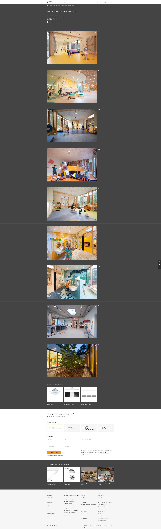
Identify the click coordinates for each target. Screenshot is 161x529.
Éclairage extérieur (50, 497)
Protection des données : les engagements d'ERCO (103, 525)
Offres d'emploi (83, 502)
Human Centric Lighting (102, 504)
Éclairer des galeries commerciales (103, 500)
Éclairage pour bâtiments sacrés (69, 505)
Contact (96, 2)
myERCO (100, 2)
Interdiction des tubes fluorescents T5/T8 (105, 502)
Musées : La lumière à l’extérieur (103, 518)
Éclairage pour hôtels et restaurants (70, 512)
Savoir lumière (66, 514)
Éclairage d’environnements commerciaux (71, 510)
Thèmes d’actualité (101, 495)
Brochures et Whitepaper (51, 515)
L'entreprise (83, 495)
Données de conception (51, 513)
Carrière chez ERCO (84, 500)
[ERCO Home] (49, 2)
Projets (58, 2)
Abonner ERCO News (84, 518)
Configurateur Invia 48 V (51, 502)
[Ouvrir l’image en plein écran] (72, 47)
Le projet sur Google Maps (53, 22)
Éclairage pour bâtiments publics (69, 501)
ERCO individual (100, 513)
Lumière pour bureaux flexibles (103, 509)
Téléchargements (105, 2)
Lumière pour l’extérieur (68, 503)
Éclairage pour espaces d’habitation (70, 508)
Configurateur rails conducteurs (52, 500)
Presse (82, 516)
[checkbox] (55, 428)
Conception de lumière (66, 2)
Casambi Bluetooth (101, 511)
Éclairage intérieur (50, 495)
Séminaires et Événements (85, 513)
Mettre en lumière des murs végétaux (104, 506)
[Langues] (111, 2)
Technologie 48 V (101, 515)
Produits (54, 2)
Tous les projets (49, 507)
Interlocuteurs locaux (84, 511)
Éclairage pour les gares (102, 520)
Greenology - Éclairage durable (86, 497)
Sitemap (90, 525)
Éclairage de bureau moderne (103, 497)
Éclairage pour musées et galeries (69, 499)
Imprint (93, 525)
